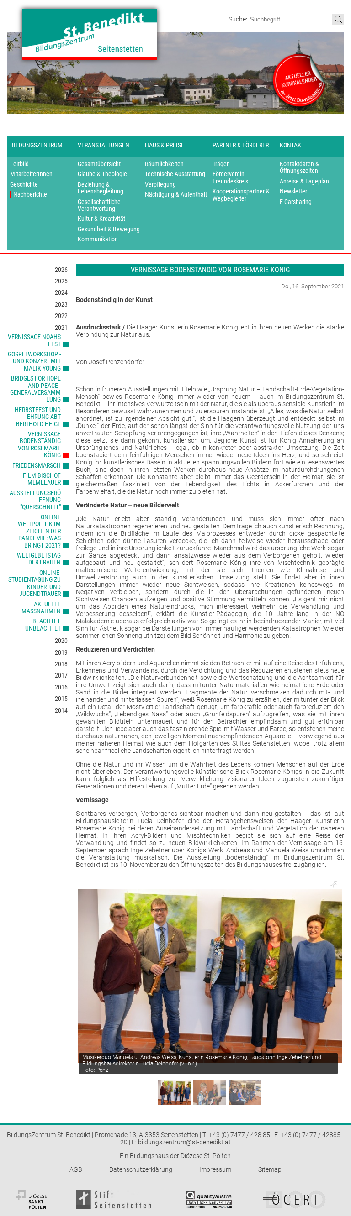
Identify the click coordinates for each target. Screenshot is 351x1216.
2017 (61, 675)
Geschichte (24, 184)
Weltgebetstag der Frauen (39, 559)
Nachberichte (30, 194)
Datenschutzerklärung (140, 1169)
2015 (61, 698)
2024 (61, 292)
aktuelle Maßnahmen (41, 607)
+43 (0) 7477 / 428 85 (239, 1134)
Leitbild (19, 164)
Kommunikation (98, 239)
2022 (61, 315)
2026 (61, 269)
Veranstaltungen (103, 145)
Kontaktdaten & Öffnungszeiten (299, 167)
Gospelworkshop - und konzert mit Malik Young (34, 361)
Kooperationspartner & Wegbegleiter (241, 195)
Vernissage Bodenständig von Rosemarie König (39, 444)
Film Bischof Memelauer (42, 479)
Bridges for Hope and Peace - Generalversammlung (35, 389)
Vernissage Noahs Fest (34, 340)
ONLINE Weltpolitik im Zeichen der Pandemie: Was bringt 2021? (39, 531)
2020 (61, 640)
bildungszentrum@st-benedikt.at (184, 1142)
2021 (61, 327)
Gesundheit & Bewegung (109, 229)
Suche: (239, 19)
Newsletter (293, 191)
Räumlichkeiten (164, 164)
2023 (61, 304)
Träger (221, 164)
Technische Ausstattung (175, 174)
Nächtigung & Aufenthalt (176, 194)
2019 (61, 652)
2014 (61, 710)
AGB (75, 1169)
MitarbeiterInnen (31, 174)
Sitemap (270, 1169)
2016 (61, 687)
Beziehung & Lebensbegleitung (100, 188)
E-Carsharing (296, 201)
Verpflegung (160, 184)
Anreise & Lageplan (304, 181)
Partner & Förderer (241, 145)
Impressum (215, 1169)
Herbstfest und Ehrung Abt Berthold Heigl (38, 417)
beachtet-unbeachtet (43, 624)
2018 (61, 664)
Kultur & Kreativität (101, 218)
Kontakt (292, 145)
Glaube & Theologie (102, 174)
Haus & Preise (164, 145)
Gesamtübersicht (99, 164)
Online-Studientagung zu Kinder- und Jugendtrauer (34, 583)
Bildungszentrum (36, 145)
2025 (61, 281)
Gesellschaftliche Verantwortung (99, 205)
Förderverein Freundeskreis (230, 177)
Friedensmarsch (36, 465)
